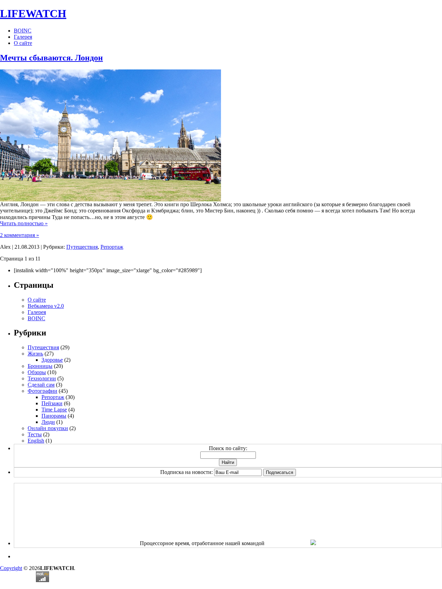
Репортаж (111, 247)
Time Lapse (54, 409)
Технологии (42, 378)
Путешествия (82, 247)
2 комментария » (19, 235)
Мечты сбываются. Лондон (51, 57)
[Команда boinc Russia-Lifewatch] (313, 543)
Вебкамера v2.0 (46, 306)
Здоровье (52, 360)
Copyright (11, 568)
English (36, 441)
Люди (48, 422)
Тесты (35, 434)
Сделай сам (41, 385)
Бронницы (40, 366)
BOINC (22, 31)
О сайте (23, 43)
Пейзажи (52, 403)
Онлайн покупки (48, 428)
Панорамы (53, 416)
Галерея (23, 37)
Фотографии (42, 391)
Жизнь (35, 354)
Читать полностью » (24, 223)
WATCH (33, 13)
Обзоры (37, 372)
